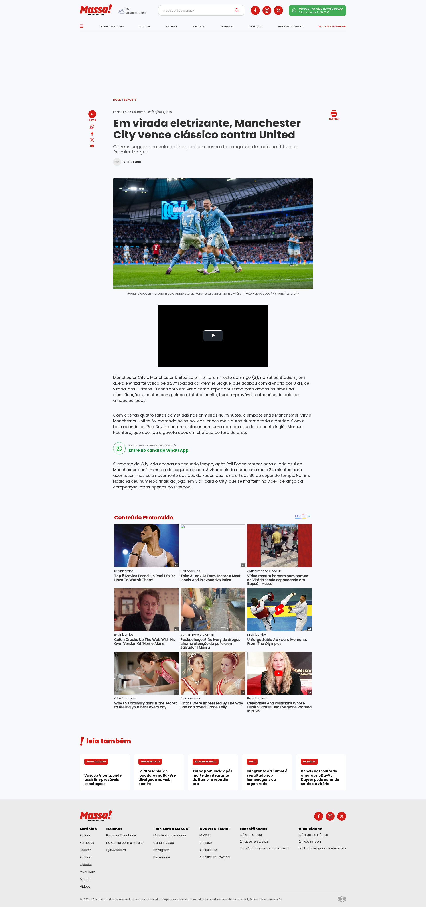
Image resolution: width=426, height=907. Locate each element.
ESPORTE (198, 26)
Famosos (87, 842)
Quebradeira (116, 850)
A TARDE (205, 842)
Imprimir (334, 118)
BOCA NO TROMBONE (332, 26)
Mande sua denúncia (169, 835)
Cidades (86, 864)
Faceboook (161, 857)
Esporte (130, 100)
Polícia (85, 835)
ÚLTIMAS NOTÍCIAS (111, 26)
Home (118, 100)
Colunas (114, 829)
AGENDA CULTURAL (290, 26)
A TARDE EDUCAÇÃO (214, 857)
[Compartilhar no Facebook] (92, 134)
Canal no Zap (163, 842)
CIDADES (171, 26)
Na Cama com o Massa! (125, 842)
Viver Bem (87, 872)
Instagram (161, 850)
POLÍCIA (145, 26)
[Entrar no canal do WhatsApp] (119, 448)
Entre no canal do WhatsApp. (159, 450)
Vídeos (85, 886)
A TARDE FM (208, 850)
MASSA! (205, 835)
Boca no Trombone (121, 835)
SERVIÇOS (256, 26)
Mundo (85, 879)
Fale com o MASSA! (171, 829)
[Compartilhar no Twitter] (92, 140)
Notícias (88, 829)
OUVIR (92, 119)
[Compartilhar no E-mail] (92, 146)
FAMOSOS (227, 26)
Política (85, 857)
